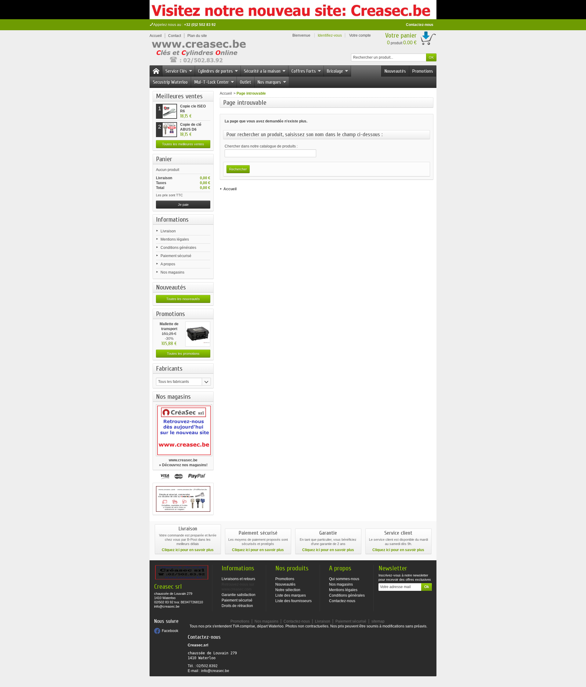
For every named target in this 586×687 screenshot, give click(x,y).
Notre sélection (287, 590)
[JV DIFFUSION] (198, 52)
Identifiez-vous (330, 35)
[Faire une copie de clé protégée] (183, 499)
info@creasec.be (215, 671)
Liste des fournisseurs (293, 601)
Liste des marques (290, 595)
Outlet (245, 82)
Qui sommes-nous (344, 579)
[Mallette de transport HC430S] (197, 334)
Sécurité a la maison (262, 71)
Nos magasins (172, 272)
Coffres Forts (303, 71)
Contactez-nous (419, 25)
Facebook (170, 631)
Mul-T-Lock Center (211, 82)
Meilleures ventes (179, 96)
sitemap (378, 621)
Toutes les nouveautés (183, 299)
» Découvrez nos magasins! (183, 465)
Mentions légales (175, 239)
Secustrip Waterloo (170, 82)
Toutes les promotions (183, 353)
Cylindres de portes (215, 71)
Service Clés (176, 71)
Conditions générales (178, 247)
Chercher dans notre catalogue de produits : (261, 146)
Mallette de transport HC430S (169, 329)
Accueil (226, 93)
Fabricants (169, 369)
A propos (168, 264)
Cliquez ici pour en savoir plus (188, 550)
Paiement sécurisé (176, 256)
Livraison (168, 231)
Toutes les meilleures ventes (183, 144)
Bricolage (335, 71)
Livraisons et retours (238, 579)
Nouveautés (395, 71)
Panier (164, 159)
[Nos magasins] (183, 430)
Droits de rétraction (237, 606)
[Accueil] (156, 71)
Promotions (422, 71)
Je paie (183, 204)
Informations (172, 220)
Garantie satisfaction (238, 595)
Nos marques (269, 82)
